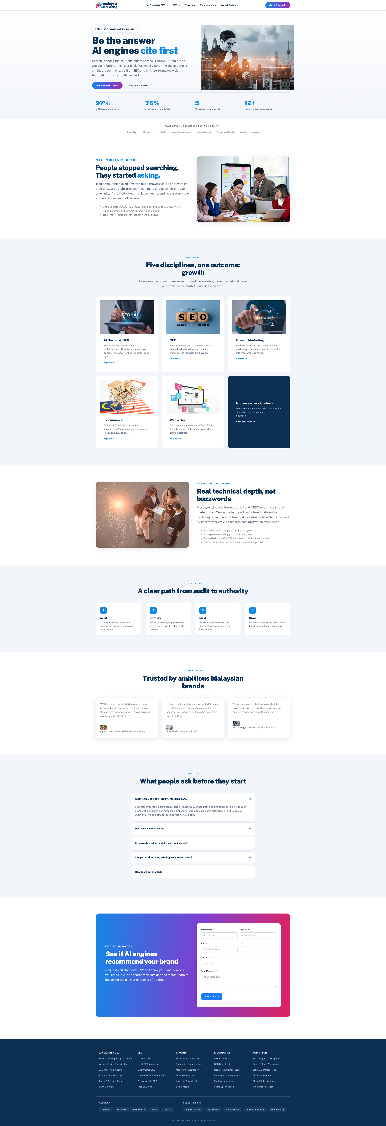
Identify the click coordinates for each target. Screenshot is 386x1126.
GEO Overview (106, 1086)
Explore (108, 362)
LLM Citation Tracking (110, 1075)
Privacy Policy (232, 1109)
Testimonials (139, 1109)
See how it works (138, 85)
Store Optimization (224, 1086)
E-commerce (207, 5)
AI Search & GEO (156, 5)
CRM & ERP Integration (265, 1069)
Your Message (208, 971)
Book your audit (244, 421)
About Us (106, 1109)
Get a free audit (277, 5)
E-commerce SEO (146, 1069)
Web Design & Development (267, 1058)
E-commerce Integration (226, 1075)
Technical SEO (145, 1058)
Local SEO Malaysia (148, 1064)
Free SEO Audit (145, 1086)
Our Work (121, 1109)
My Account (213, 1109)
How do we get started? (148, 871)
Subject (205, 957)
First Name (206, 929)
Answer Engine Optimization (113, 1064)
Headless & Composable (226, 1069)
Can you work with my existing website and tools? (163, 857)
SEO (175, 5)
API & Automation (262, 1075)
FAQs (154, 1109)
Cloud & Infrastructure (264, 1081)
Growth (189, 5)
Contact (167, 1109)
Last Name (245, 929)
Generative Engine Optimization (115, 1058)
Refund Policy (277, 1109)
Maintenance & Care (263, 1086)
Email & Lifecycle (185, 1075)
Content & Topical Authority (152, 1075)
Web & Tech (227, 5)
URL (242, 943)
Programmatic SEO (147, 1081)
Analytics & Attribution (187, 1081)
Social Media (182, 1086)
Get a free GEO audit (107, 85)
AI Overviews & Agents (110, 1069)
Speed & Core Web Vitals (265, 1064)
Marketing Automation (187, 1069)
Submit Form (211, 996)
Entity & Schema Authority (113, 1081)
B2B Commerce (222, 1058)
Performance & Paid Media (189, 1058)
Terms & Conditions (254, 1109)
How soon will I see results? (150, 828)
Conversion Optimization (188, 1064)
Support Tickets (193, 1109)
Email (204, 943)
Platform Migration (224, 1081)
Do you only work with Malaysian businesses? (161, 843)
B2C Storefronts (222, 1064)
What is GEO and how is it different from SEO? (161, 798)
